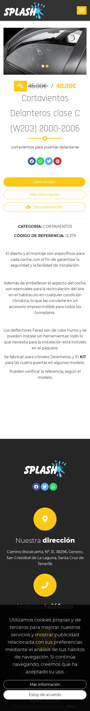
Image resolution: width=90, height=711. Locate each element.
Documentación (47, 207)
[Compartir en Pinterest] (57, 161)
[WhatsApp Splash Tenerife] (53, 487)
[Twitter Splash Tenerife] (45, 487)
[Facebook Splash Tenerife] (36, 487)
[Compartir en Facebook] (32, 161)
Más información (45, 684)
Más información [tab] (44, 194)
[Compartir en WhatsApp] (40, 161)
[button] (9, 51)
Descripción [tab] (44, 182)
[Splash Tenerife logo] (24, 10)
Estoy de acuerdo (45, 695)
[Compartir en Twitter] (49, 161)
